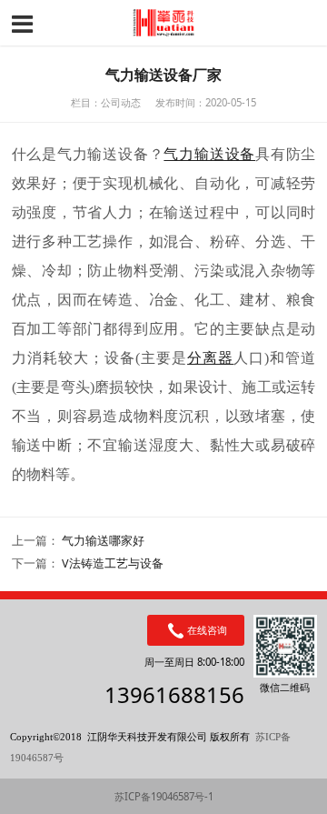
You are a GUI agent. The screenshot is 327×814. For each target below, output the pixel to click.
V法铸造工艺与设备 (113, 563)
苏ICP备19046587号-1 (163, 796)
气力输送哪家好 (103, 540)
